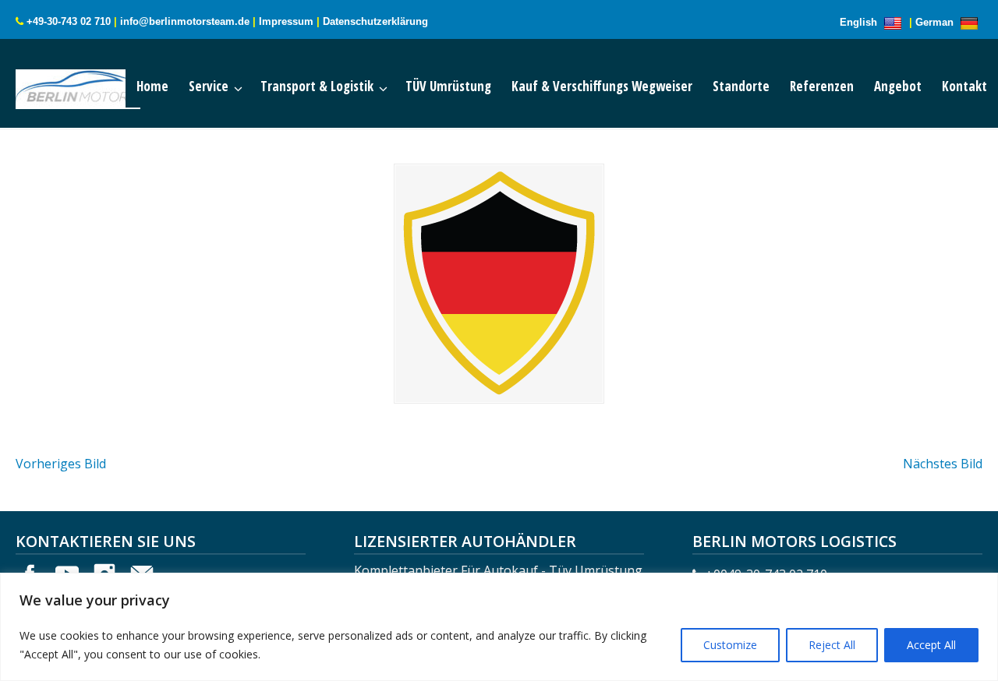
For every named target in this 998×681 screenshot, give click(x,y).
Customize (730, 644)
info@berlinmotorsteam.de (185, 21)
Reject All (832, 644)
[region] (499, 627)
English (860, 22)
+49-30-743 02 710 (69, 21)
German (936, 22)
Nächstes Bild (942, 463)
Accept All (931, 644)
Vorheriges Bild (61, 463)
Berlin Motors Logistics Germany (94, 85)
